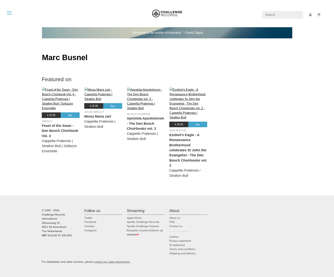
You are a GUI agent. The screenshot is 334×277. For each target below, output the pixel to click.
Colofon (174, 236)
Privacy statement (180, 240)
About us (174, 217)
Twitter (88, 217)
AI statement (177, 245)
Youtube (89, 226)
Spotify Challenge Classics (143, 226)
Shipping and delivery (182, 253)
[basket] (319, 14)
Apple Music (134, 217)
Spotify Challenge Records (143, 221)
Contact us (175, 226)
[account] (310, 14)
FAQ (172, 221)
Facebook (90, 221)
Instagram (90, 230)
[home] (167, 13)
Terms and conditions (182, 249)
